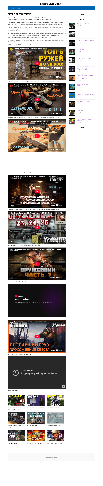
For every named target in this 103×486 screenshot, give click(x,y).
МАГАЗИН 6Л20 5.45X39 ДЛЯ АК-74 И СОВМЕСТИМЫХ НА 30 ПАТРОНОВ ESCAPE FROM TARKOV (85, 94)
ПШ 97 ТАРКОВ (80, 110)
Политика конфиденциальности (51, 457)
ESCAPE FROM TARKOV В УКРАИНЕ (85, 40)
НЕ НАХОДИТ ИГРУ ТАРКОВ (84, 58)
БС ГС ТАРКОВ (80, 49)
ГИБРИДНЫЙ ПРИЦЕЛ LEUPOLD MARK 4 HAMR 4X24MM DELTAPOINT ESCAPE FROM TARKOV (86, 77)
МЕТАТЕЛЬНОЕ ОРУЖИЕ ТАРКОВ (85, 23)
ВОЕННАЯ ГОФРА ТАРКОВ (83, 101)
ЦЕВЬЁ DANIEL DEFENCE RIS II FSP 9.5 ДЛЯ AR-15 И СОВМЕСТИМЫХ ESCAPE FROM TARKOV (85, 68)
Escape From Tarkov (51, 3)
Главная (12, 8)
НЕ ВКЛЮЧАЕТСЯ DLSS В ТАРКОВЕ (86, 32)
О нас (18, 8)
